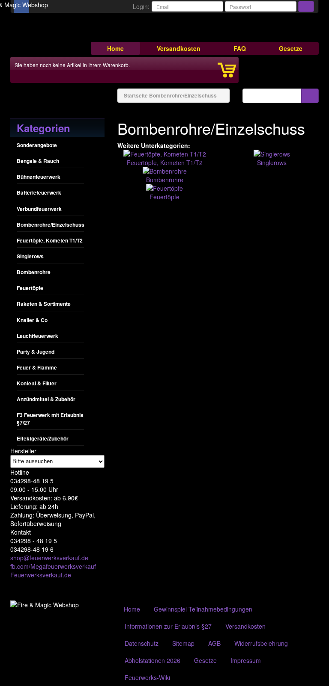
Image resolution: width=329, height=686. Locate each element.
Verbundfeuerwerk (39, 209)
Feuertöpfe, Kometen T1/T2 (50, 240)
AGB (214, 643)
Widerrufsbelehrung (261, 643)
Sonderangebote (37, 145)
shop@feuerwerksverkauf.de (49, 557)
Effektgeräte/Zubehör (43, 438)
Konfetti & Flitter (37, 383)
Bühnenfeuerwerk (38, 176)
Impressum (245, 660)
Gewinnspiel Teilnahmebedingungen (203, 609)
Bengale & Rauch (38, 161)
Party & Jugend (35, 351)
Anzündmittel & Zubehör (46, 399)
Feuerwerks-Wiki (147, 677)
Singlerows (30, 256)
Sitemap (183, 643)
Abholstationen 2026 (152, 660)
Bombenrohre (34, 272)
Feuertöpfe (30, 288)
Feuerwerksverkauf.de (40, 575)
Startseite (136, 95)
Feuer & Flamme (37, 367)
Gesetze (290, 48)
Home (115, 48)
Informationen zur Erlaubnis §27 (168, 626)
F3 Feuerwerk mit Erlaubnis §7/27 (50, 418)
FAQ (239, 48)
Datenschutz (142, 643)
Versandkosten (178, 48)
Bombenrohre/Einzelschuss (50, 224)
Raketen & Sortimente (44, 304)
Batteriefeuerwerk (39, 192)
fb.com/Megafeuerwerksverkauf (53, 566)
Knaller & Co (32, 320)
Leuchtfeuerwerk (37, 336)
